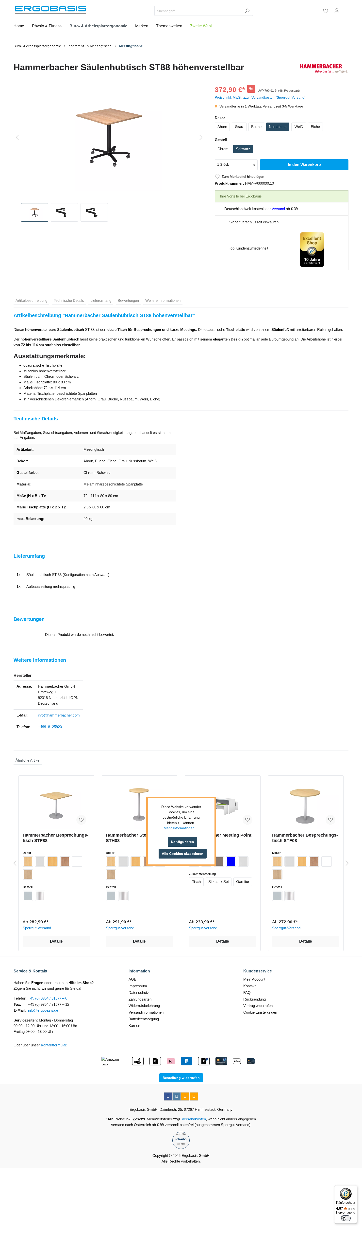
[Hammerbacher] (323, 68)
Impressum (138, 986)
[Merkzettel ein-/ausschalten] (81, 820)
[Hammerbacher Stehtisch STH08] (139, 804)
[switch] (346, 1218)
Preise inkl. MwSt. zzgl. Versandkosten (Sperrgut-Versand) (260, 97)
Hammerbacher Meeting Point (220, 835)
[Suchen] (247, 11)
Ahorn (222, 127)
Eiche (315, 127)
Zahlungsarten (140, 999)
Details (56, 941)
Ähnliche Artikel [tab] (28, 760)
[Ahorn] (28, 861)
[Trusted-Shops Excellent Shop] (312, 249)
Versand (278, 209)
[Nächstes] (201, 138)
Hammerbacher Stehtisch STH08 (132, 838)
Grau (239, 127)
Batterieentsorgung (144, 1019)
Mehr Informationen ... (181, 828)
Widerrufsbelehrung (144, 1006)
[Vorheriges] (17, 138)
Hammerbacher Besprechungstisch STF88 (55, 838)
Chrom (223, 149)
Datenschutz (139, 992)
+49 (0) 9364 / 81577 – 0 (47, 998)
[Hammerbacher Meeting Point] (222, 804)
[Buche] (52, 861)
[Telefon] (194, 1096)
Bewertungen (128, 300)
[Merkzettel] (325, 11)
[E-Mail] (185, 1096)
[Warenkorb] (345, 9)
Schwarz (243, 149)
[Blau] (231, 861)
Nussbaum (278, 127)
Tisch (196, 881)
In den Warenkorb (304, 164)
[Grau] (40, 861)
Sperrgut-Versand (37, 928)
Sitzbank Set (218, 881)
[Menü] (354, 1188)
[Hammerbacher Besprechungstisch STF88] (56, 804)
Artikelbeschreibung (31, 300)
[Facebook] (168, 1096)
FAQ (247, 992)
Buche (256, 127)
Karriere (135, 1025)
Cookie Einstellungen (260, 1012)
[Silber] (28, 896)
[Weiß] (77, 861)
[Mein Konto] (337, 11)
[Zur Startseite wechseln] (50, 9)
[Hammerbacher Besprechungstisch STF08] (306, 804)
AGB (132, 979)
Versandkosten (194, 1119)
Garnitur (242, 881)
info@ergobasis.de (43, 1010)
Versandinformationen (146, 1012)
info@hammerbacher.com (59, 715)
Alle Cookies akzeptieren (182, 854)
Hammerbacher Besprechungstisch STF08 (305, 838)
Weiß (299, 127)
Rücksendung (254, 999)
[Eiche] (28, 874)
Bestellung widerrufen (181, 1078)
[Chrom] (40, 896)
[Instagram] (177, 1096)
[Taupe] (219, 861)
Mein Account (254, 979)
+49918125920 (50, 727)
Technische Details (69, 300)
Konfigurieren (182, 842)
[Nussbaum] (65, 861)
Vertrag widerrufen (258, 1006)
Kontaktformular (53, 1045)
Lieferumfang (100, 300)
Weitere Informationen (163, 300)
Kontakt (249, 986)
